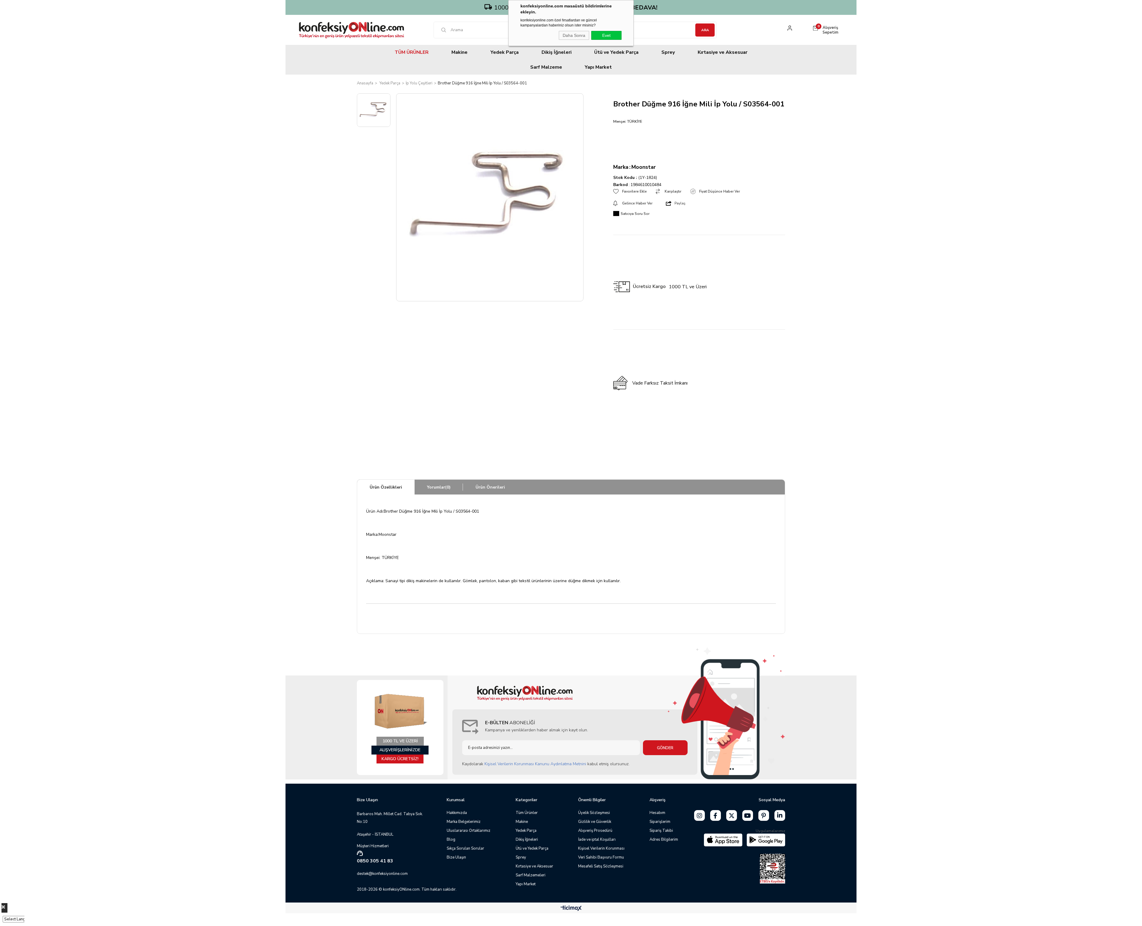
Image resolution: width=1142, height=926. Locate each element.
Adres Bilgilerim (664, 839)
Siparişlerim (660, 821)
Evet (606, 35)
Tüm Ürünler (527, 812)
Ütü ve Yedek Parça (616, 52)
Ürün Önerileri (490, 487)
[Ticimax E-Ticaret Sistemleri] (571, 908)
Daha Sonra (574, 35)
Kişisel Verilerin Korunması (601, 848)
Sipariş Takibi (661, 830)
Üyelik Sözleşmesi (594, 812)
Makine (459, 52)
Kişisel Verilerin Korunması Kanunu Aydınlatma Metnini (535, 764)
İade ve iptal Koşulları (597, 839)
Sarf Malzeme (546, 67)
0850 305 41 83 (375, 861)
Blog (451, 839)
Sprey (668, 52)
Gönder (665, 748)
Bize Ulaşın (456, 857)
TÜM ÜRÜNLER (412, 52)
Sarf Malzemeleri (530, 875)
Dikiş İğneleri (557, 52)
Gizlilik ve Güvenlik (594, 821)
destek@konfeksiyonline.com (382, 873)
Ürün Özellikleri (386, 487)
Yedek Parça (504, 52)
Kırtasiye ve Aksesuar (722, 52)
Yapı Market (598, 67)
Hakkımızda (457, 812)
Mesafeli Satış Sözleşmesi (600, 866)
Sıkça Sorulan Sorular (465, 848)
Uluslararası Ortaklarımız (468, 830)
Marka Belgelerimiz (464, 821)
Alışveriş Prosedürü (595, 830)
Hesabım (657, 812)
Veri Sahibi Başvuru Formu (601, 857)
